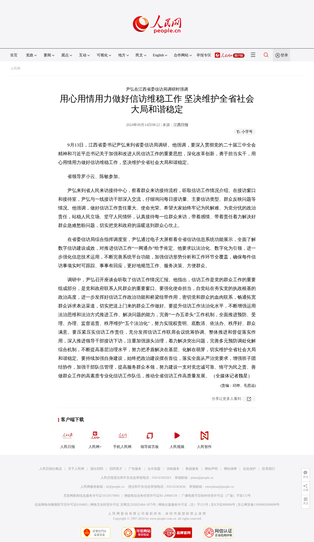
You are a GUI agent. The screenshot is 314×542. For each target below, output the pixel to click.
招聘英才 (115, 468)
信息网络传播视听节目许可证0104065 (61, 504)
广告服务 (134, 468)
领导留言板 (149, 447)
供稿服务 (173, 468)
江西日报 (181, 125)
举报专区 (204, 55)
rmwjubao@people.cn (219, 486)
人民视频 (177, 447)
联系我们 (268, 468)
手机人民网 (122, 447)
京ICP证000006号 (223, 504)
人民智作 (204, 447)
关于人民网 (76, 468)
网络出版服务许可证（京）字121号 (183, 504)
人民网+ (95, 447)
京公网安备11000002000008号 (259, 504)
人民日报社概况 (50, 468)
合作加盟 (154, 468)
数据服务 (192, 468)
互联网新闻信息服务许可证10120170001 (91, 495)
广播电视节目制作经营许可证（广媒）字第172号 (216, 495)
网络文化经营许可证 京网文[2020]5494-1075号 (123, 504)
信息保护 (249, 468)
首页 (13, 55)
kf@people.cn (115, 486)
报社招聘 (96, 468)
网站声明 (211, 468)
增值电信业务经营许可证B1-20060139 (150, 495)
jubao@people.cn (202, 477)
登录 (284, 55)
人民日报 (67, 447)
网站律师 (230, 468)
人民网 (15, 68)
